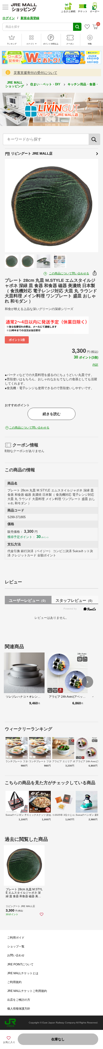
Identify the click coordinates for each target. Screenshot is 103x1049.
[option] (51, 205)
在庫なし (58, 1039)
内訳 (95, 364)
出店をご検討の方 (18, 999)
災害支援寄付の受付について (35, 73)
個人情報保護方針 (18, 1008)
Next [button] (87, 205)
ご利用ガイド (15, 937)
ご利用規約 (14, 982)
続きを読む (52, 414)
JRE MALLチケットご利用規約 (27, 991)
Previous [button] (16, 205)
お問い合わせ (15, 955)
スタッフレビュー (75, 600)
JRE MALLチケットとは (22, 973)
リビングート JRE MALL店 (31, 153)
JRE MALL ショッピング (14, 84)
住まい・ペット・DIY (45, 84)
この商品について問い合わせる (69, 273)
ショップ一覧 (15, 946)
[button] (87, 682)
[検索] (94, 139)
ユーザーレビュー (28, 600)
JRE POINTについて (20, 964)
